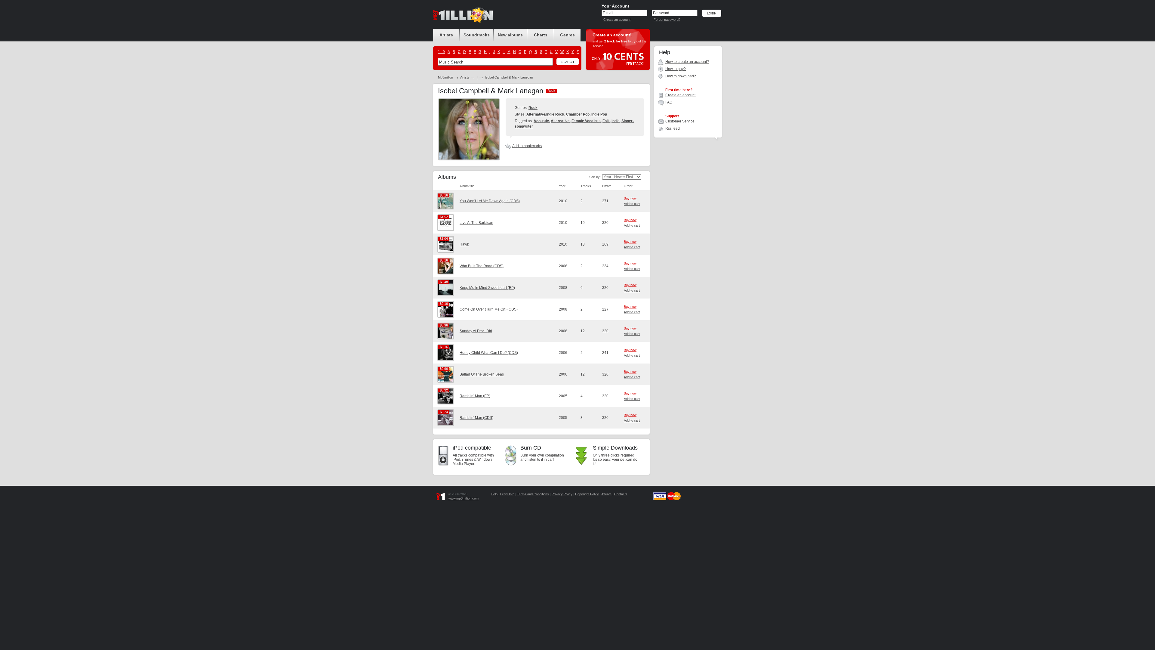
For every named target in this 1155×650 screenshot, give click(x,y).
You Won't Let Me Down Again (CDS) (490, 201)
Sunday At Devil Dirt (476, 331)
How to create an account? (687, 62)
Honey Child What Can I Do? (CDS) (489, 353)
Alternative (560, 121)
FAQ (668, 102)
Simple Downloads (615, 448)
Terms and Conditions (533, 494)
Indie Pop (599, 114)
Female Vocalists (586, 121)
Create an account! (617, 19)
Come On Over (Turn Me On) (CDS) (489, 309)
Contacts (620, 494)
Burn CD (530, 448)
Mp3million (445, 77)
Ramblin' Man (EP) (475, 396)
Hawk (464, 244)
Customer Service (680, 121)
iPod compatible (472, 448)
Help (494, 494)
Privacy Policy (562, 494)
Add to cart (632, 204)
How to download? (680, 76)
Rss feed (672, 128)
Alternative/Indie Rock (545, 114)
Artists (465, 77)
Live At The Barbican (476, 223)
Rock (532, 108)
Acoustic (541, 121)
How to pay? (675, 69)
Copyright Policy (587, 494)
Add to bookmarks (527, 146)
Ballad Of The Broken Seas (482, 374)
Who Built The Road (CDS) (482, 266)
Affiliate (606, 494)
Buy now (630, 198)
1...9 (441, 52)
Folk (606, 121)
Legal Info (507, 494)
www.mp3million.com (463, 498)
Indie (615, 121)
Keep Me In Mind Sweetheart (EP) (487, 288)
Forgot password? (667, 19)
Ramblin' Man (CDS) (476, 418)
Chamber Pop (578, 114)
